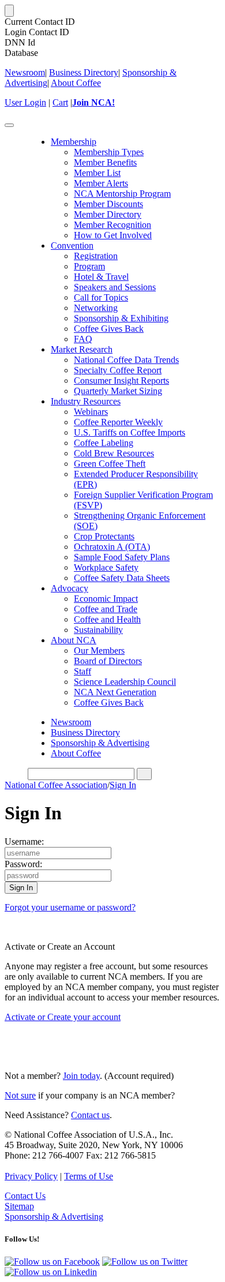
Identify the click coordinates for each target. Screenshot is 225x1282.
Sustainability (98, 630)
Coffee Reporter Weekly (118, 422)
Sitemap (19, 1206)
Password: (23, 864)
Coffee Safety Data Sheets (122, 578)
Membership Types (109, 152)
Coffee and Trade (105, 609)
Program (89, 266)
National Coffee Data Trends (126, 360)
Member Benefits (105, 162)
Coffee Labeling (103, 443)
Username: (24, 841)
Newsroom (25, 72)
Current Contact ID (40, 22)
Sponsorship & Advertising (100, 743)
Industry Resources (86, 401)
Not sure (20, 1095)
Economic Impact (106, 598)
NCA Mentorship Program (122, 193)
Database (21, 53)
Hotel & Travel (101, 277)
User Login (25, 102)
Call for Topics (101, 297)
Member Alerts (101, 183)
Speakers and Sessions (115, 287)
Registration (96, 256)
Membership (73, 142)
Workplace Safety (106, 567)
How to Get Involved (113, 235)
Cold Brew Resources (114, 453)
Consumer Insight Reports (121, 380)
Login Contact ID (37, 32)
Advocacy (69, 588)
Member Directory (107, 214)
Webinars (91, 412)
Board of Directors (108, 661)
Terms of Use (88, 1176)
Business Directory (83, 72)
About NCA (73, 640)
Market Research (81, 349)
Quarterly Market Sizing (118, 391)
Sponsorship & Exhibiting (121, 318)
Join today (81, 1076)
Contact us (90, 1115)
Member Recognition (112, 225)
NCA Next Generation (115, 692)
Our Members (99, 650)
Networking (96, 308)
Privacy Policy (31, 1176)
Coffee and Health (107, 619)
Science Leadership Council (125, 682)
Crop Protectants (104, 536)
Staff (82, 671)
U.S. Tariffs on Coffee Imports (129, 432)
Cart (60, 102)
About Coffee (76, 83)
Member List (97, 173)
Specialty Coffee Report (118, 370)
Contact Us (25, 1196)
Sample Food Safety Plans (122, 557)
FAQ (83, 339)
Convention (72, 245)
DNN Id (20, 42)
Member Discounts (108, 204)
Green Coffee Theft (109, 463)
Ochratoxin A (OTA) (112, 547)
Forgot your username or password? (70, 907)
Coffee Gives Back (109, 328)
